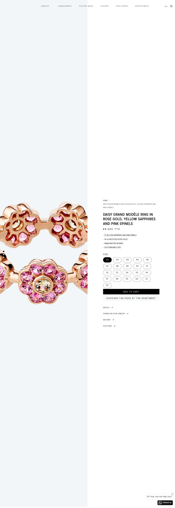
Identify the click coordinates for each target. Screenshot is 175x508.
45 (137, 260)
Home (105, 200)
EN (166, 6)
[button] (45, 6)
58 (117, 279)
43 (117, 260)
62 (107, 285)
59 (127, 279)
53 (117, 273)
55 (137, 273)
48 (117, 266)
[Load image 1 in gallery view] (3, 251)
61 (147, 279)
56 (147, 273)
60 (137, 279)
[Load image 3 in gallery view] (3, 257)
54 (127, 273)
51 (147, 266)
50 (137, 266)
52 (107, 273)
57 (107, 279)
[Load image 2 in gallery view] (3, 254)
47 (107, 266)
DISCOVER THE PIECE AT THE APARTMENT (131, 298)
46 (147, 260)
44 (127, 260)
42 (107, 260)
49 (127, 266)
